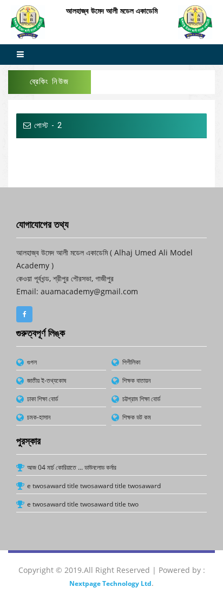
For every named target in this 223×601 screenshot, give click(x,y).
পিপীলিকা (131, 362)
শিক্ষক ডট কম (136, 417)
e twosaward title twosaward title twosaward (94, 485)
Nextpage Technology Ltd (110, 583)
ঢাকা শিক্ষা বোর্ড (42, 398)
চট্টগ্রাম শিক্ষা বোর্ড (141, 398)
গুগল (32, 362)
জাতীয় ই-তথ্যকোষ (46, 380)
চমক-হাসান (38, 417)
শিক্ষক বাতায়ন (136, 380)
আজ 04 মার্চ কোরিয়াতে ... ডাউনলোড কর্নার (71, 467)
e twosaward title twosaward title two (83, 504)
